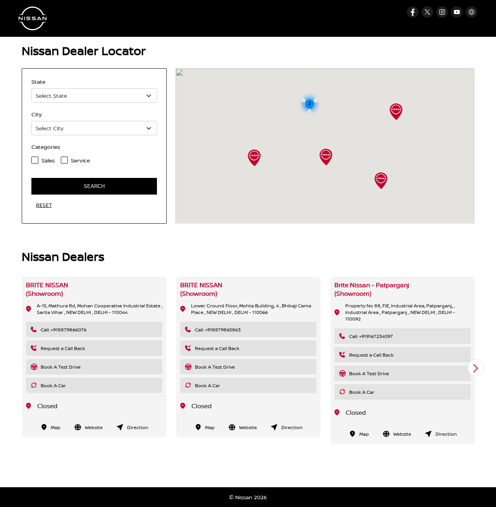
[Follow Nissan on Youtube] (457, 12)
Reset (44, 205)
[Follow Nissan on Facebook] (412, 12)
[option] (94, 357)
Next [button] (476, 368)
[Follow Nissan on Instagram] (442, 12)
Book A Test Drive (61, 367)
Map (55, 427)
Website (94, 427)
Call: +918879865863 (218, 329)
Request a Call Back (63, 348)
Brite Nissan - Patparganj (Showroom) (371, 289)
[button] (381, 180)
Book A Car (53, 385)
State (38, 81)
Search (94, 186)
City (36, 114)
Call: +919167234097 (371, 336)
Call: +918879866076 (63, 329)
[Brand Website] (471, 12)
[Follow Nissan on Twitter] (427, 12)
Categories (45, 146)
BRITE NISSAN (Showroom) (47, 289)
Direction (137, 427)
